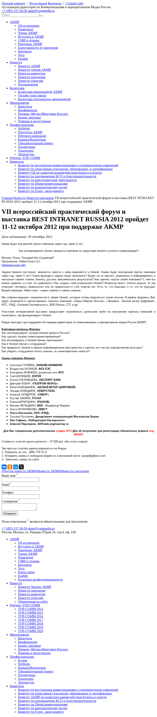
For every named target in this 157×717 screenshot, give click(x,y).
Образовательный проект (35, 143)
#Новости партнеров (74, 471)
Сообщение (11, 501)
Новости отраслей (30, 80)
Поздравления (28, 84)
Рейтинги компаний (32, 136)
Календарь (17, 88)
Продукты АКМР (30, 132)
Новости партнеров (31, 77)
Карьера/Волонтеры (32, 139)
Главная (7, 198)
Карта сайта (26, 572)
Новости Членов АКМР (34, 587)
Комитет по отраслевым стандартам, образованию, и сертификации (65, 169)
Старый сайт (74, 3)
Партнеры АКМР (30, 44)
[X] (21, 466)
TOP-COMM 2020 (30, 631)
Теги (21, 55)
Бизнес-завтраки (29, 117)
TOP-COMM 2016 (30, 616)
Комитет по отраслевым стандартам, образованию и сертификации (65, 693)
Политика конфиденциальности (40, 579)
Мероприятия (19, 103)
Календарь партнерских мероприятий (44, 99)
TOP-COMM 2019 (30, 627)
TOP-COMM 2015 (30, 612)
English (23, 58)
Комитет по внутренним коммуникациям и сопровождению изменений (68, 165)
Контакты (55, 3)
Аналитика (26, 150)
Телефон (7, 492)
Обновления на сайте (33, 601)
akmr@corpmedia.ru (41, 10)
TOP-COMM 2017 (30, 620)
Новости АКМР (29, 66)
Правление (25, 29)
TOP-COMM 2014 (30, 609)
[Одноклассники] (9, 466)
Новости (16, 62)
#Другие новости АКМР (19, 471)
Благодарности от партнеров (38, 47)
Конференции (27, 110)
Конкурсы (25, 106)
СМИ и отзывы (28, 40)
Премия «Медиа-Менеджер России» (43, 114)
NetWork (24, 128)
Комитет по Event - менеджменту (41, 191)
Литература (26, 154)
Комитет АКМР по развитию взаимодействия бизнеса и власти (62, 697)
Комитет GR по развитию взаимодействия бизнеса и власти (60, 172)
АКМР (14, 22)
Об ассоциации (28, 25)
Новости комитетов (31, 73)
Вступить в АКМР (31, 36)
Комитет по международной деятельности (47, 180)
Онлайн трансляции (32, 95)
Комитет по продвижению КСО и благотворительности (57, 176)
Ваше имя (10, 475)
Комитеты (17, 161)
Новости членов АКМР (34, 69)
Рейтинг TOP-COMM (25, 158)
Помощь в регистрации (34, 121)
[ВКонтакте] (4, 466)
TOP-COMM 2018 (30, 623)
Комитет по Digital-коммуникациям (42, 183)
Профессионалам (22, 125)
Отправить (9, 513)
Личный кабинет (13, 3)
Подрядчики (26, 147)
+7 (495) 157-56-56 (14, 10)
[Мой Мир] (15, 466)
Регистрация (38, 3)
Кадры (22, 660)
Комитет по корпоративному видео (42, 187)
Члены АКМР (27, 33)
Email (6, 484)
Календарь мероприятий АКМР (40, 92)
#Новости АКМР (48, 471)
